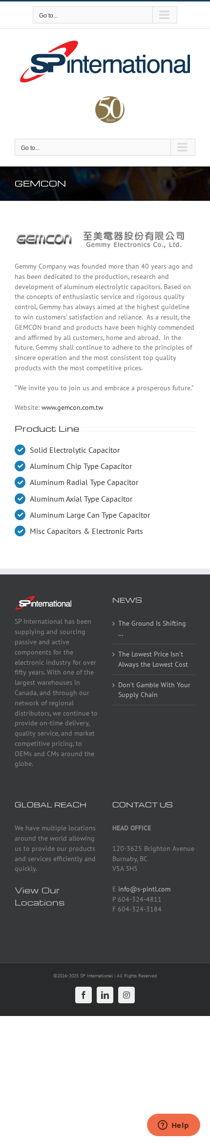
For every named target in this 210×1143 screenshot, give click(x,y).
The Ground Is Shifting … (152, 628)
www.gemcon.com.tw (72, 407)
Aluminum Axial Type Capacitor (81, 499)
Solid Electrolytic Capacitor (75, 450)
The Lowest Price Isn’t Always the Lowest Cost (153, 659)
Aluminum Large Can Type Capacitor (90, 515)
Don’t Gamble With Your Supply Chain (154, 689)
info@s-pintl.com (144, 889)
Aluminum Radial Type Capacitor (84, 482)
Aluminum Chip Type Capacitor (81, 466)
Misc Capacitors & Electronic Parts (86, 531)
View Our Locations (39, 896)
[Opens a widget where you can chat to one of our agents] (173, 1126)
